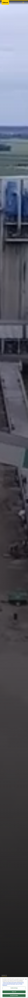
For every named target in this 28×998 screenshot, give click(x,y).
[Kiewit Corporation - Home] (5, 2)
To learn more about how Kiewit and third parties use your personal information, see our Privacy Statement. (13, 984)
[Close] (25, 979)
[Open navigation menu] (23, 2)
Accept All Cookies (14, 995)
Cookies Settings (14, 988)
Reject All (14, 991)
